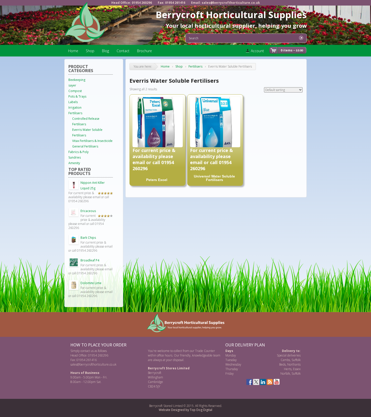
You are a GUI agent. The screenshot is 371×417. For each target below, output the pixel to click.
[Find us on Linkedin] (263, 382)
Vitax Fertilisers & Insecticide (92, 141)
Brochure (144, 50)
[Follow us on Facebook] (249, 382)
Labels (73, 102)
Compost (75, 91)
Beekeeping (76, 80)
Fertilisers (195, 66)
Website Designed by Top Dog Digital (185, 410)
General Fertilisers (85, 146)
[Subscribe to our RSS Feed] (270, 382)
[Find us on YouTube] (277, 382)
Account (257, 50)
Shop (90, 50)
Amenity (74, 163)
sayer (72, 85)
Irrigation (75, 107)
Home (73, 50)
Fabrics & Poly (78, 152)
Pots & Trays (77, 96)
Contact (123, 50)
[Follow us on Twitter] (256, 382)
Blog (105, 50)
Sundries (74, 157)
